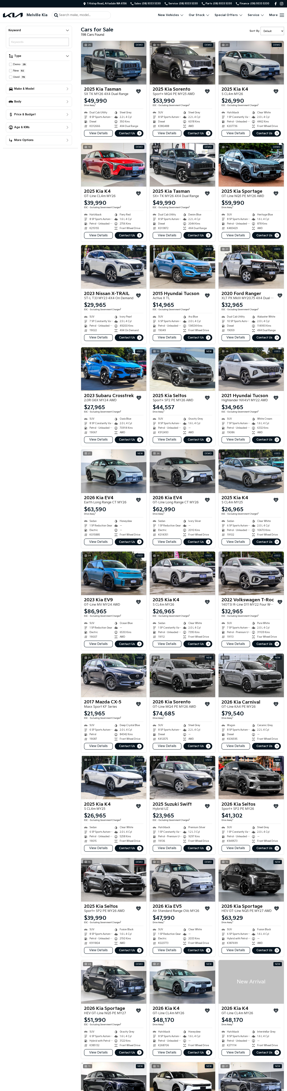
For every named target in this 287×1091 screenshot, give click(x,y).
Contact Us (127, 133)
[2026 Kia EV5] (182, 880)
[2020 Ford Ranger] (251, 267)
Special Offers (226, 15)
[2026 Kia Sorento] (182, 675)
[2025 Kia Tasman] (113, 63)
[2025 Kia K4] (251, 63)
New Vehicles (168, 15)
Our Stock (197, 15)
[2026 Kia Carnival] (251, 675)
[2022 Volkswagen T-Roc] (251, 573)
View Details (98, 133)
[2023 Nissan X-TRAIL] (113, 267)
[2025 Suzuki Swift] (182, 778)
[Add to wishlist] (138, 91)
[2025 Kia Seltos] (182, 369)
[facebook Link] (275, 3)
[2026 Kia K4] (182, 982)
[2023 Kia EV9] (113, 573)
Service (254, 15)
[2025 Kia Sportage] (251, 165)
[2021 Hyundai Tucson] (251, 369)
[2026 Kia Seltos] (251, 778)
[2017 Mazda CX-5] (113, 675)
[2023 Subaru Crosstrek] (113, 369)
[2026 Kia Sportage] (251, 880)
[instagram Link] (281, 3)
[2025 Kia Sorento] (182, 63)
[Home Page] (13, 15)
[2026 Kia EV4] (113, 471)
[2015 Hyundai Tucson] (182, 267)
